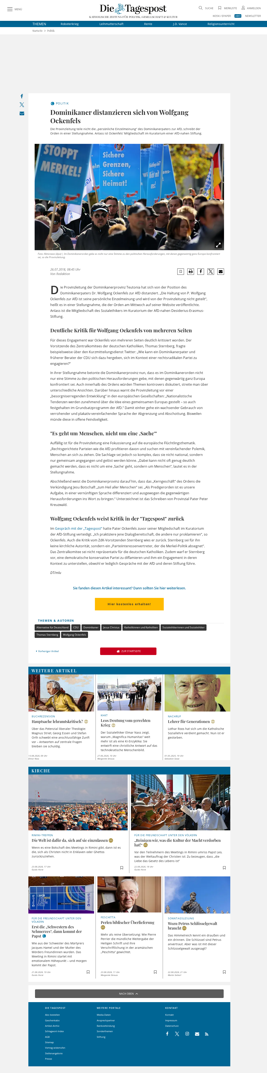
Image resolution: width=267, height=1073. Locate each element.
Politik (51, 30)
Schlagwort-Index (54, 1031)
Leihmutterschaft (111, 24)
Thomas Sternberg (47, 634)
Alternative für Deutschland (52, 627)
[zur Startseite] (133, 8)
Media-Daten (104, 1014)
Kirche (41, 770)
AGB (47, 1036)
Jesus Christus (111, 627)
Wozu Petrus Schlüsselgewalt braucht (192, 926)
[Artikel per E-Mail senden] (220, 271)
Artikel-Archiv (52, 1025)
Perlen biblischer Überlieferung (127, 922)
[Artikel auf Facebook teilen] (201, 271)
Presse (48, 1058)
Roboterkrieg (70, 24)
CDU (76, 627)
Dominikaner (90, 627)
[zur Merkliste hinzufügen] (181, 271)
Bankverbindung (106, 1025)
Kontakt (169, 1014)
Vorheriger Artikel (48, 651)
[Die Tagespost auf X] (175, 1034)
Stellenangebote (54, 1053)
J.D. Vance (180, 24)
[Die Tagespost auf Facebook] (167, 1034)
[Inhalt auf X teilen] (22, 105)
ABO (238, 16)
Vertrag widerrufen (55, 1047)
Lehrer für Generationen (189, 721)
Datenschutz (172, 1025)
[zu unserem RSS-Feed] (204, 1034)
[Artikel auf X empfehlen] (211, 271)
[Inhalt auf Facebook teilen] (22, 97)
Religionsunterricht (221, 24)
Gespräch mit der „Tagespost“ (78, 528)
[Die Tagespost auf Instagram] (185, 1034)
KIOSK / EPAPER (222, 16)
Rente (148, 24)
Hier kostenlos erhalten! (129, 604)
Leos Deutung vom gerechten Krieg (125, 723)
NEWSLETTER (253, 16)
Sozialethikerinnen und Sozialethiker (183, 627)
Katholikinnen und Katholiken (141, 627)
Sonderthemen (105, 1031)
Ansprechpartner (106, 1020)
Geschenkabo (52, 1020)
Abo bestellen (52, 1014)
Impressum (171, 1020)
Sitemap (49, 1042)
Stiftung (101, 1036)
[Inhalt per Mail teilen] (22, 114)
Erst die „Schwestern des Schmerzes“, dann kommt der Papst (57, 931)
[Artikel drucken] (191, 271)
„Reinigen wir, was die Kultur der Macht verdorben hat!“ (177, 842)
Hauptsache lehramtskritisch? (57, 721)
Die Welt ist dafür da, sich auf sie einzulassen (70, 840)
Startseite (37, 30)
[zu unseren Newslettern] (195, 1034)
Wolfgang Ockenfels (74, 634)
